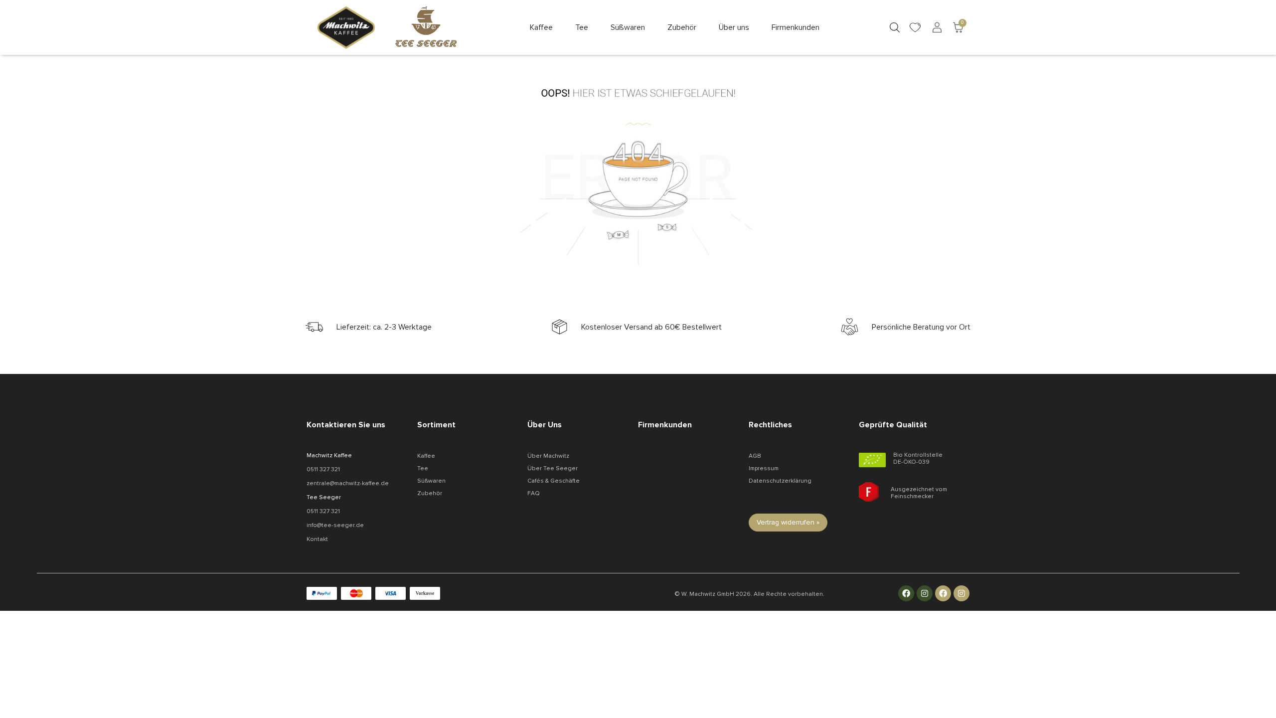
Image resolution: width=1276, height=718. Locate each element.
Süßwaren (431, 481)
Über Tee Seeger (552, 468)
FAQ (533, 493)
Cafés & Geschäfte (553, 481)
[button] (541, 27)
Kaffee (426, 456)
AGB (755, 456)
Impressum (764, 468)
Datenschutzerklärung (780, 481)
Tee (422, 468)
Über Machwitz (548, 456)
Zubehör (429, 493)
